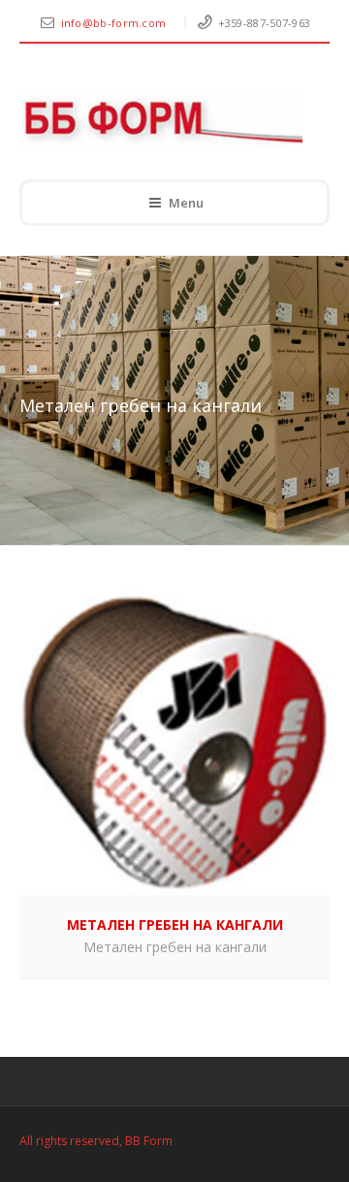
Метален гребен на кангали (175, 947)
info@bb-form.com (115, 23)
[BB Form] (160, 120)
